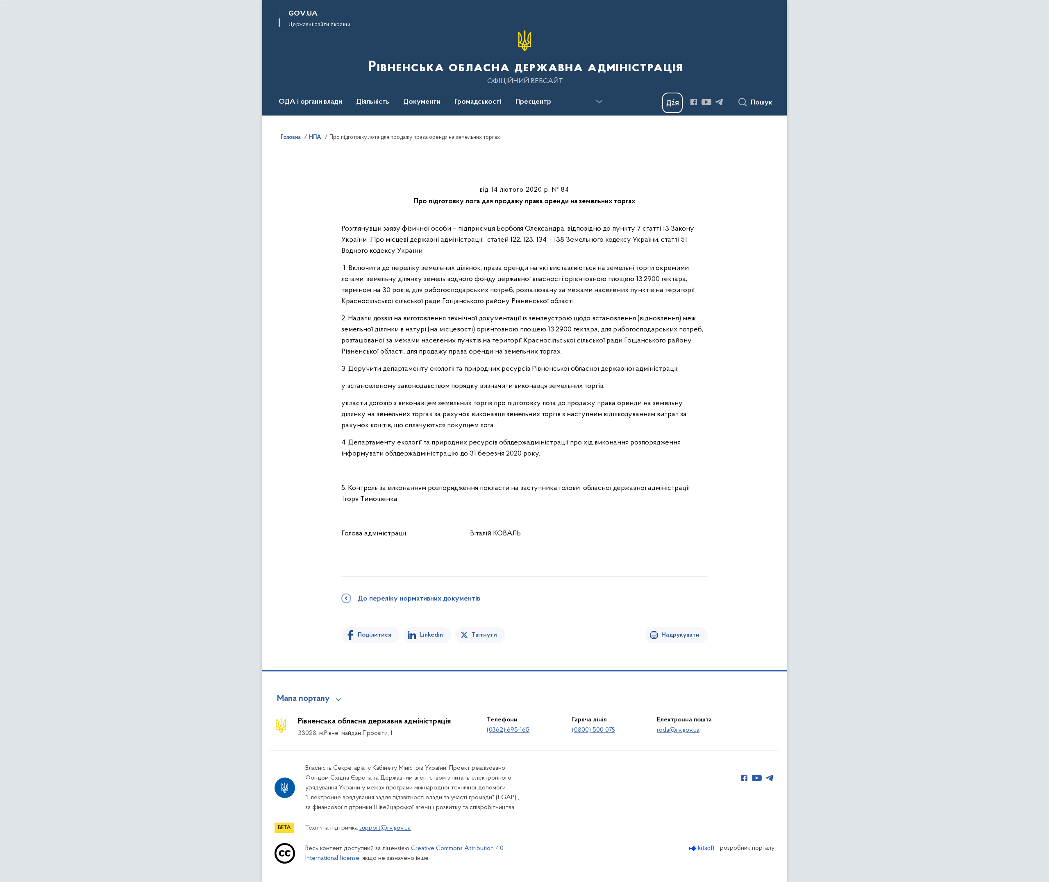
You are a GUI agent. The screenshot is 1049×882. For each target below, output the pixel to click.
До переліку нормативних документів (419, 599)
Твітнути (484, 635)
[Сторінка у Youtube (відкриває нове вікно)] (706, 102)
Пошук (761, 103)
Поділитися (374, 635)
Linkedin (431, 635)
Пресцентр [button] (533, 102)
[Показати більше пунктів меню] (599, 101)
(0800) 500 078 (593, 730)
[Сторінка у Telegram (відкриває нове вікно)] (719, 102)
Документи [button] (421, 102)
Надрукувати (680, 635)
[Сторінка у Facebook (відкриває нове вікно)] (694, 102)
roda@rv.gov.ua (678, 730)
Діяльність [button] (372, 102)
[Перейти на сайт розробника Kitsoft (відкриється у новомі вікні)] (702, 848)
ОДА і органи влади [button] (310, 102)
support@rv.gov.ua (385, 828)
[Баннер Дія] (672, 103)
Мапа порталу (303, 698)
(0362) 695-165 (508, 730)
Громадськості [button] (478, 102)
